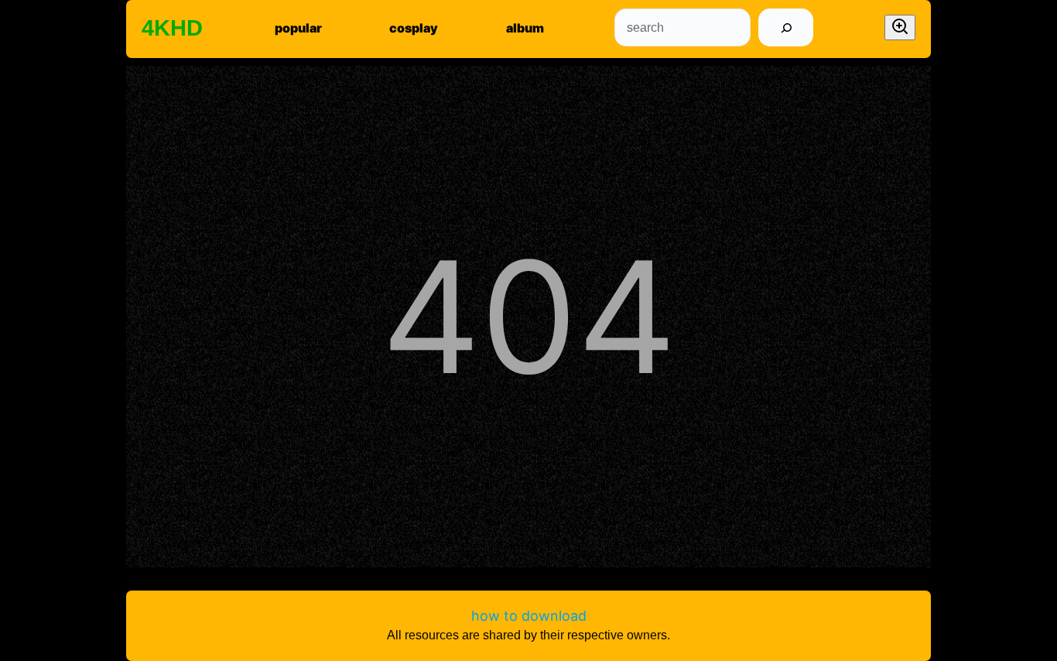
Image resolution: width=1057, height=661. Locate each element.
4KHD (172, 27)
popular (298, 28)
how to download (529, 616)
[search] (785, 27)
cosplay (413, 28)
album (525, 28)
